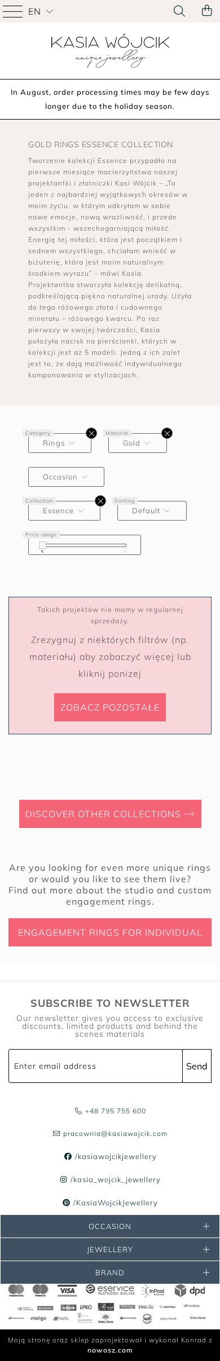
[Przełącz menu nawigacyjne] (14, 11)
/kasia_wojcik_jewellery (114, 1179)
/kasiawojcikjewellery (114, 1156)
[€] (42, 545)
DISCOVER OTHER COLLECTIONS (104, 814)
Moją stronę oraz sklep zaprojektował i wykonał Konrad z (110, 1345)
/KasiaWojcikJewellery (114, 1202)
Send (197, 1066)
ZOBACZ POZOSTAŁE (110, 707)
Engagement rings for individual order (110, 936)
